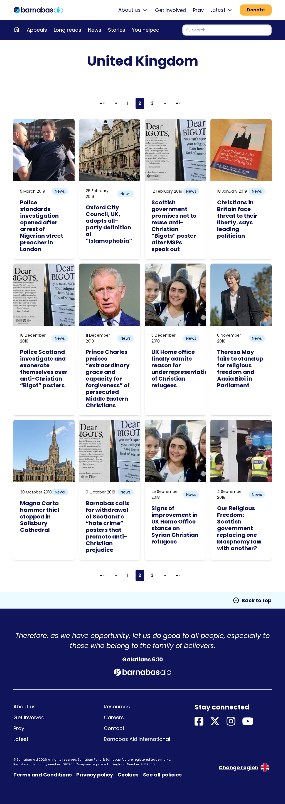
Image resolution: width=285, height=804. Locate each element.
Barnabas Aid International (137, 739)
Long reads (67, 29)
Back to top (252, 600)
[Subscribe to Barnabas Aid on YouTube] (248, 721)
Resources (117, 706)
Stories (116, 29)
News (94, 29)
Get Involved (170, 10)
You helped (145, 29)
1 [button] (128, 103)
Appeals (37, 29)
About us (24, 706)
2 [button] (139, 103)
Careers (114, 717)
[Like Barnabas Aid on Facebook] (199, 721)
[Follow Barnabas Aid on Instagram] (231, 721)
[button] (116, 103)
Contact (114, 728)
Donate (256, 10)
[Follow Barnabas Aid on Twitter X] (215, 721)
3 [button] (152, 103)
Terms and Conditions (42, 774)
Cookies (128, 774)
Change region (238, 767)
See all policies (162, 774)
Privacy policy (94, 774)
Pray (198, 10)
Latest (20, 739)
